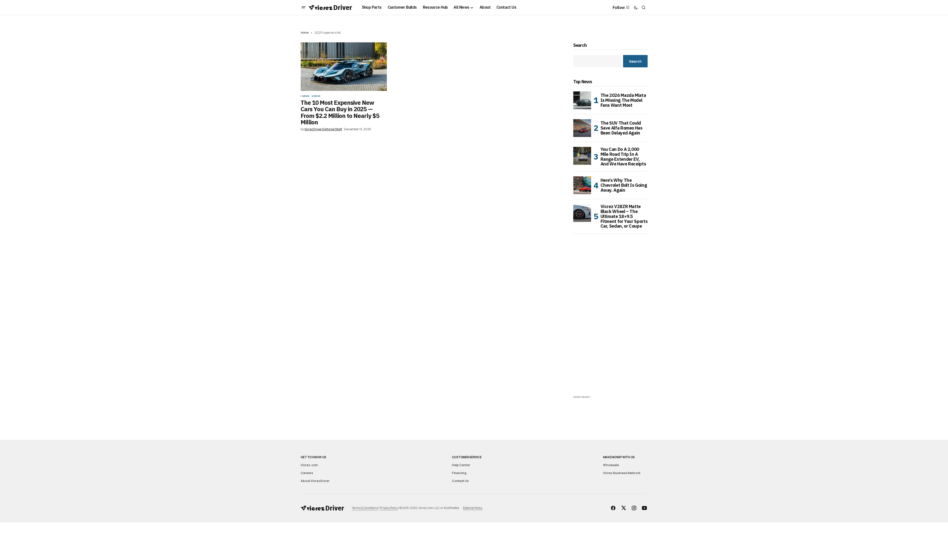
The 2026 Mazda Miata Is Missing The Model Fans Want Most (623, 100)
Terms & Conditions (365, 508)
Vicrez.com (309, 465)
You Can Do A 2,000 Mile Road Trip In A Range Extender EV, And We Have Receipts (623, 156)
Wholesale (611, 465)
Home (305, 32)
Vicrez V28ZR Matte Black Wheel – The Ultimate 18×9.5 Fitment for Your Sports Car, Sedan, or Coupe (624, 216)
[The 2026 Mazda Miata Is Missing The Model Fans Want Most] (582, 100)
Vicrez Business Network (621, 473)
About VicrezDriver (315, 481)
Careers (307, 473)
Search (580, 45)
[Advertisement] (610, 320)
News (306, 96)
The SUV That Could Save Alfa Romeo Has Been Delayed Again (621, 128)
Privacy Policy (389, 508)
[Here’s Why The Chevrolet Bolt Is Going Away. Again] (582, 185)
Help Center (461, 465)
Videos (316, 96)
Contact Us (460, 481)
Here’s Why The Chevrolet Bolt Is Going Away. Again (624, 185)
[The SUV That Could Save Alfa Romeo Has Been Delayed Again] (582, 128)
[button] (304, 7)
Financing (459, 473)
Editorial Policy (472, 508)
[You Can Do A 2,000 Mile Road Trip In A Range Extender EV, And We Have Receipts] (582, 156)
